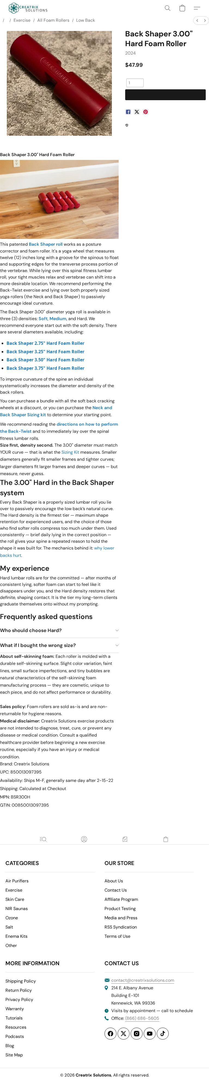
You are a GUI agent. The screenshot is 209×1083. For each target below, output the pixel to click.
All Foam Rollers (53, 20)
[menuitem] (197, 20)
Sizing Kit (70, 452)
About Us (113, 881)
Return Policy (18, 990)
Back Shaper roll (46, 244)
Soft (43, 318)
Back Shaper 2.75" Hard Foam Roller (45, 343)
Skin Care (14, 899)
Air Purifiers (17, 881)
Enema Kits (16, 936)
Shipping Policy (20, 981)
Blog (9, 1046)
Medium (58, 318)
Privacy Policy (19, 999)
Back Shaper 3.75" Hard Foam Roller (45, 368)
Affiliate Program (121, 899)
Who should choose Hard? (31, 630)
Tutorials (14, 1018)
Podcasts (14, 1036)
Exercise (22, 20)
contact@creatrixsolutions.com (142, 980)
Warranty (14, 1009)
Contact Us (115, 890)
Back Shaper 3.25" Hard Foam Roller (45, 352)
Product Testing (120, 908)
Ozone (11, 918)
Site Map (14, 1055)
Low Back (85, 20)
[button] (28, 8)
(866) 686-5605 (142, 1018)
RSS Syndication (120, 927)
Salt (9, 927)
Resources (15, 1027)
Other (11, 945)
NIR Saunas (16, 908)
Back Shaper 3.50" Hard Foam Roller (45, 360)
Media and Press (120, 918)
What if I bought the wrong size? (38, 645)
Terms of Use (117, 936)
